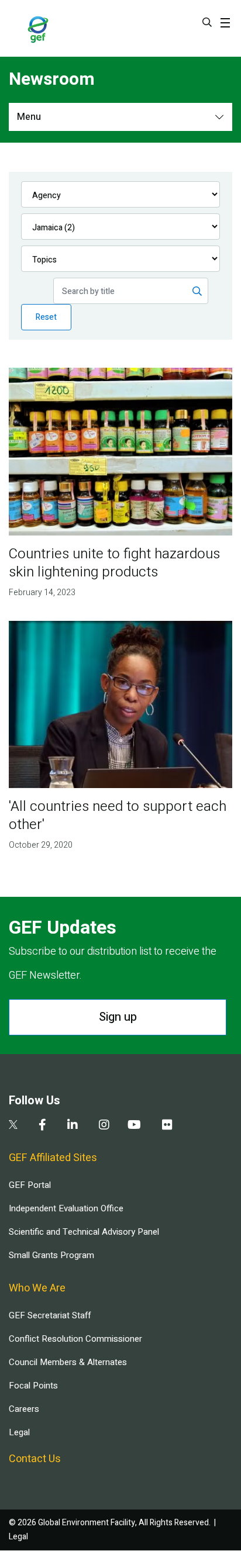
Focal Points (33, 1385)
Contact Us (35, 1459)
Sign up (118, 1016)
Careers (24, 1409)
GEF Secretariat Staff (50, 1315)
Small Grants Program (51, 1255)
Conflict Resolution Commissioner (75, 1338)
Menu (29, 117)
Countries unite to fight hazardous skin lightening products (114, 563)
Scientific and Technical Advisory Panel (84, 1231)
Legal (19, 1432)
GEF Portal (30, 1185)
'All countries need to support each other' (117, 815)
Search (207, 22)
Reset (46, 317)
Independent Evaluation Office (66, 1208)
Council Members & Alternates (68, 1362)
